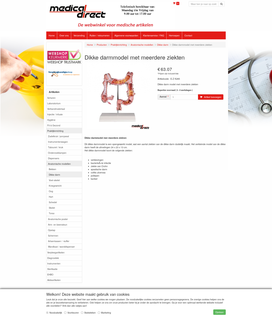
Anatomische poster (58, 219)
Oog (51, 191)
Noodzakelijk (55, 312)
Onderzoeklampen (57, 152)
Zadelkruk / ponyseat (58, 136)
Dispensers (53, 158)
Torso (51, 213)
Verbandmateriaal (56, 108)
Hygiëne (51, 119)
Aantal (163, 96)
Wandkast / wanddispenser (61, 246)
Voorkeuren (73, 312)
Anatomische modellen (59, 163)
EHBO (50, 274)
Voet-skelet (54, 180)
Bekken (52, 169)
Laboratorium (54, 103)
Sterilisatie (52, 269)
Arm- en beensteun (57, 224)
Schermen (53, 235)
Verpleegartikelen (56, 252)
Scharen (51, 97)
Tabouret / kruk (55, 147)
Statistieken (90, 312)
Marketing (106, 312)
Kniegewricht (55, 185)
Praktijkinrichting (55, 130)
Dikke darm (54, 174)
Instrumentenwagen (58, 141)
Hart (51, 196)
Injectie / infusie (55, 114)
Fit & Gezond (53, 125)
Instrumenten (53, 263)
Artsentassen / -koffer (58, 241)
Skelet (52, 207)
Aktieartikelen (54, 280)
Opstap (51, 230)
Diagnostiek (53, 258)
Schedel (53, 202)
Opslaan (219, 312)
